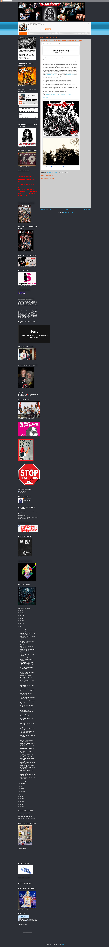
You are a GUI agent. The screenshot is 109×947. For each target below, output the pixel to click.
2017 (21, 625)
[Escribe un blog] (63, 172)
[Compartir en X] (64, 172)
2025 (21, 612)
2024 (21, 613)
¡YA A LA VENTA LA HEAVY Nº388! (26, 770)
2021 (21, 618)
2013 (21, 799)
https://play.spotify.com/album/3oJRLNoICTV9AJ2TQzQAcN (58, 94)
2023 (21, 615)
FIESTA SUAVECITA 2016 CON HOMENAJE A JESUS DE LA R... (27, 711)
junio (22, 786)
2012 (21, 801)
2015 (21, 796)
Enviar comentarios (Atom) (68, 212)
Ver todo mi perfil (26, 500)
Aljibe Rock (27, 528)
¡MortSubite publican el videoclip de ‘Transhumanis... (26, 668)
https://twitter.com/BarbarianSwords (53, 168)
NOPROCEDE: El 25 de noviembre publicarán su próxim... (26, 772)
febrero (22, 793)
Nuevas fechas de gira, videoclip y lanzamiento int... (26, 694)
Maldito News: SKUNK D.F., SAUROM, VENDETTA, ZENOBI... (27, 650)
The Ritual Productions (48, 76)
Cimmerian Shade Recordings (51, 74)
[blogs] (19, 918)
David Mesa (23, 525)
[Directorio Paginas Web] (27, 919)
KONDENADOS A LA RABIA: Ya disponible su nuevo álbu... (26, 727)
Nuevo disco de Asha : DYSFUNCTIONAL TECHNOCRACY (27, 689)
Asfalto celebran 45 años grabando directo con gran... (26, 665)
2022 (21, 617)
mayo (22, 788)
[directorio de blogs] (22, 920)
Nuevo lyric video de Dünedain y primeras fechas (26, 716)
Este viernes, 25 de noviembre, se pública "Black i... (26, 676)
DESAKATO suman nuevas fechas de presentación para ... (27, 673)
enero (22, 794)
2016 (21, 626)
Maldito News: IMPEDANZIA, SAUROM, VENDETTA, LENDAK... (27, 744)
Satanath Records (70, 74)
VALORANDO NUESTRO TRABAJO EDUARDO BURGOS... (27, 732)
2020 (21, 620)
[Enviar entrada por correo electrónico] (60, 172)
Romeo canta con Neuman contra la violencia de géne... (26, 741)
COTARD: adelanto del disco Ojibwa (27, 756)
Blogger (62, 944)
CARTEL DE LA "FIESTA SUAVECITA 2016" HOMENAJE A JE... (27, 663)
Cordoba (22, 917)
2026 (21, 610)
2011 (21, 803)
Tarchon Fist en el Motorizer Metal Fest (27, 750)
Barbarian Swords (62, 63)
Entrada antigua (86, 209)
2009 (21, 806)
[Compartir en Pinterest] (67, 172)
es (23, 916)
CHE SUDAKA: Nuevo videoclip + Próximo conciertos (26, 708)
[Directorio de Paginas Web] (31, 920)
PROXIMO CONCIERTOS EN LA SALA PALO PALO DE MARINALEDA (27, 684)
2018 (21, 623)
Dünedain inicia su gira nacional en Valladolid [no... (26, 658)
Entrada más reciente (46, 209)
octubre (22, 780)
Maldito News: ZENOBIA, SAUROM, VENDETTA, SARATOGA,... (27, 766)
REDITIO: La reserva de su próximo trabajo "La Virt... (26, 681)
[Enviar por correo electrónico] (62, 172)
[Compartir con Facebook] (65, 172)
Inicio (67, 209)
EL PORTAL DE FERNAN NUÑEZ (24, 813)
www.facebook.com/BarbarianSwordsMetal (56, 166)
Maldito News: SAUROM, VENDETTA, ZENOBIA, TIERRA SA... (27, 701)
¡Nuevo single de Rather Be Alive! (26, 761)
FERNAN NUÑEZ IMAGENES (23, 814)
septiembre (23, 781)
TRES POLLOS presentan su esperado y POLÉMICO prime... (27, 698)
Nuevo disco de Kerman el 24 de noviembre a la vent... (26, 739)
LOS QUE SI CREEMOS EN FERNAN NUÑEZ (27, 818)
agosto (22, 783)
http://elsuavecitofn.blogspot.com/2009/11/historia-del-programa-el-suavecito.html (28, 518)
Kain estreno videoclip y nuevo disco (27, 748)
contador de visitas (21, 492)
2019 (21, 621)
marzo (22, 791)
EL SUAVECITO (28, 498)
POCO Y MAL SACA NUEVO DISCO (27, 733)
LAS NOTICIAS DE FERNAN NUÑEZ (25, 816)
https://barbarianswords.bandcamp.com (53, 93)
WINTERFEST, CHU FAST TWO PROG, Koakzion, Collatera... (27, 634)
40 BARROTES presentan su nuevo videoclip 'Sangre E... (26, 642)
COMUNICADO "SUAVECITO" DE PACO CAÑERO (26, 755)
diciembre (22, 628)
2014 (21, 798)
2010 (21, 804)
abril (21, 789)
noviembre (23, 629)
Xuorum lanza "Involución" (25, 695)
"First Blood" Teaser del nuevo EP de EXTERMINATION (27, 671)
